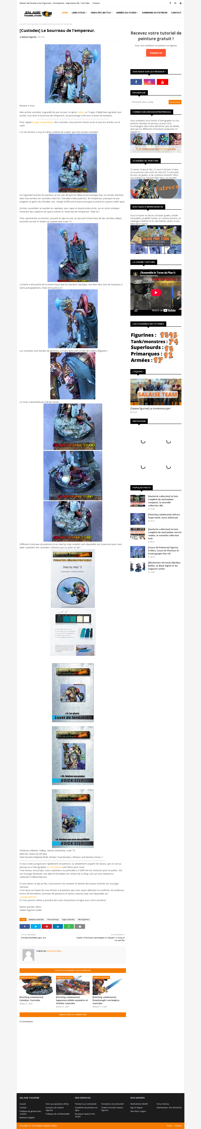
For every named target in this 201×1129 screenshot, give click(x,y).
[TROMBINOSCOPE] (155, 392)
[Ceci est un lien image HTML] (155, 151)
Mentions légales (27, 1117)
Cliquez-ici (156, 52)
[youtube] (180, 3)
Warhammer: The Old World (169, 1107)
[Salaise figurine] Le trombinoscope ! (150, 408)
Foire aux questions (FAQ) (57, 1104)
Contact (96, 3)
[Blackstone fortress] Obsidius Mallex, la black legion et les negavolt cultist (164, 565)
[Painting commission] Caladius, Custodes (31, 998)
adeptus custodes (36, 919)
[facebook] (170, 3)
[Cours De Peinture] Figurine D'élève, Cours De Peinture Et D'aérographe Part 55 (163, 550)
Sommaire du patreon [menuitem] (154, 12)
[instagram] (175, 3)
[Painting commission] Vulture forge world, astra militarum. (164, 516)
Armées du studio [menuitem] (126, 12)
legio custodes (68, 919)
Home (169, 1126)
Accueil (22, 24)
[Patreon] (175, 82)
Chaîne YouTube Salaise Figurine (112, 1108)
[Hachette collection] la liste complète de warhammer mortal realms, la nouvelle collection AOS (164, 534)
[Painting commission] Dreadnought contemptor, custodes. (106, 1000)
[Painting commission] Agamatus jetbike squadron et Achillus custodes (72, 1000)
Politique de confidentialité (58, 1114)
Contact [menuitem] (176, 12)
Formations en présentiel (112, 1104)
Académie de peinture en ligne (86, 1108)
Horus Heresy (163, 1104)
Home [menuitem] (65, 12)
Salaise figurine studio (46, 1126)
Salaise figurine (28, 37)
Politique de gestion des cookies (30, 1112)
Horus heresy (53, 919)
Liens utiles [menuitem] (78, 12)
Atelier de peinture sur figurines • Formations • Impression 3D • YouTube (54, 3)
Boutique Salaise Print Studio (85, 1115)
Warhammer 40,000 (139, 1104)
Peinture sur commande (86, 1104)
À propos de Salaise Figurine (55, 1108)
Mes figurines (32, 24)
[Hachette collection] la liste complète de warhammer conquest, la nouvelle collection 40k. (163, 501)
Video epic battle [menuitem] (101, 12)
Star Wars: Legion (138, 1111)
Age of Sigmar (136, 1107)
